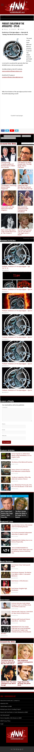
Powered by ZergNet (28, 238)
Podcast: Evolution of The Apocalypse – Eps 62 (17, 364)
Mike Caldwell (26, 136)
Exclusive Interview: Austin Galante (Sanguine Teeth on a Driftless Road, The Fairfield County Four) (21, 605)
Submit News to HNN (6, 706)
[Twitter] (15, 749)
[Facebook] (13, 749)
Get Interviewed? (5, 715)
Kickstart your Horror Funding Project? (10, 709)
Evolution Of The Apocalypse (12, 136)
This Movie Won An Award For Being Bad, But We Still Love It (8, 662)
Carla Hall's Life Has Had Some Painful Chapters (7, 208)
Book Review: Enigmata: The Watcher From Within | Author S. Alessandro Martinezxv (21, 574)
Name (3, 424)
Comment (4, 407)
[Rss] (11, 749)
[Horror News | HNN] (17, 7)
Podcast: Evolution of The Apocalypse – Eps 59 (17, 289)
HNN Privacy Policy (5, 721)
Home (1, 16)
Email (3, 429)
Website (4, 435)
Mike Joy (6, 29)
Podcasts (7, 16)
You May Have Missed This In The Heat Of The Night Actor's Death (25, 232)
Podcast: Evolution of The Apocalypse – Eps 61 (17, 337)
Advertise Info (4, 703)
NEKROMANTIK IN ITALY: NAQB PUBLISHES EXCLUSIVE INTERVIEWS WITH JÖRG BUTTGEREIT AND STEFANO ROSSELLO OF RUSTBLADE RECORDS (16, 630)
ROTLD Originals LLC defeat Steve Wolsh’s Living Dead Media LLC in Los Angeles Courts (21, 455)
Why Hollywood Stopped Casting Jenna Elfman (25, 662)
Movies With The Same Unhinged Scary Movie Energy (8, 683)
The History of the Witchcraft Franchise (22, 462)
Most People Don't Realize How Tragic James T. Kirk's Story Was (7, 514)
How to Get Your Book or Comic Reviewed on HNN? (14, 712)
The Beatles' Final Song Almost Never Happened (8, 187)
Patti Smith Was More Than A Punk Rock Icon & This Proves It (8, 231)
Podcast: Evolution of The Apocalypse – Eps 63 (17, 390)
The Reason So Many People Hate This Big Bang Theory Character (24, 165)
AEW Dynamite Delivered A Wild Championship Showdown (23, 209)
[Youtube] (20, 749)
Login (1, 724)
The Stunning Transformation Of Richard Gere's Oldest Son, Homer (8, 165)
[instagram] (22, 749)
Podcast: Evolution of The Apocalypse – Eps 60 (17, 311)
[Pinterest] (17, 749)
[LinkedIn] (18, 749)
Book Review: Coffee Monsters (20, 581)
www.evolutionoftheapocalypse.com (12, 71)
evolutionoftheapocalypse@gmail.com (12, 77)
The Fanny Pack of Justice (8, 138)
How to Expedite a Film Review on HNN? (11, 718)
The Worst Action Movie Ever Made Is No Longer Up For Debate (21, 514)
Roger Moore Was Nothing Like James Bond (24, 683)
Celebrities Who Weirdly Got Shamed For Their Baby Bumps (25, 187)
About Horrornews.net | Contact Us (10, 700)
